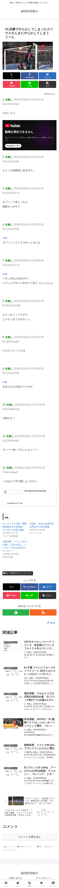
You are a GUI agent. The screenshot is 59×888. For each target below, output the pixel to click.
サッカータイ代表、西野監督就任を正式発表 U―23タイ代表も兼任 (15, 526)
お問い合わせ (15, 878)
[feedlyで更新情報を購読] (16, 612)
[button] (47, 84)
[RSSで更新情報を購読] (43, 612)
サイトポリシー (43, 878)
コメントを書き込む (29, 836)
